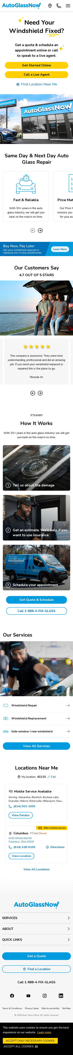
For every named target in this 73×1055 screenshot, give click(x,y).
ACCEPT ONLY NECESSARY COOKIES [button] (30, 1041)
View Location (21, 856)
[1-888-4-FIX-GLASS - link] (58, 5)
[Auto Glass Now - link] (21, 5)
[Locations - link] (49, 5)
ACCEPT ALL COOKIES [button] (18, 1046)
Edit (53, 777)
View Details (21, 815)
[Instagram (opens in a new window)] (45, 996)
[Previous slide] (33, 230)
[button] (36, 982)
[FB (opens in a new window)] (12, 996)
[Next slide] (40, 230)
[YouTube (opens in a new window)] (28, 996)
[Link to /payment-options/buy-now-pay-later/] (36, 249)
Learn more (44, 1032)
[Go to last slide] (33, 393)
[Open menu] (68, 6)
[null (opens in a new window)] (61, 996)
